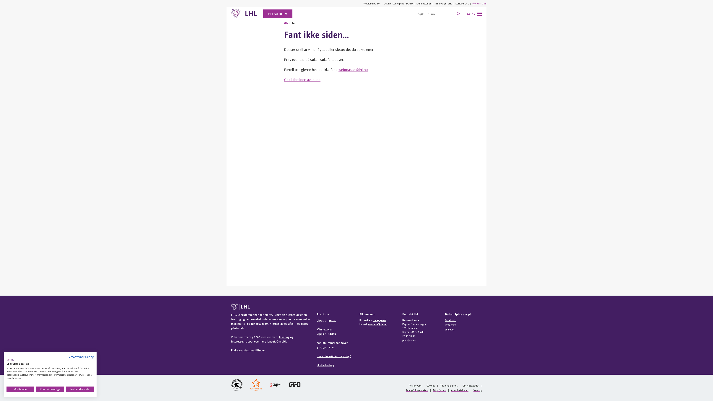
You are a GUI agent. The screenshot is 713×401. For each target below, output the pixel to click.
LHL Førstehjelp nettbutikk (398, 3)
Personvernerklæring (81, 357)
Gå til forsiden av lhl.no (302, 79)
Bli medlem (278, 14)
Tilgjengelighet (449, 385)
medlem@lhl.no (377, 324)
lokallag (284, 337)
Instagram (450, 324)
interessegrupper (242, 341)
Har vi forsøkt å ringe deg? (334, 356)
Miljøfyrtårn (439, 390)
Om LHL (281, 341)
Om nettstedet (471, 385)
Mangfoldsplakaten (417, 390)
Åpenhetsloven (459, 390)
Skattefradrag (325, 365)
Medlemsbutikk (371, 3)
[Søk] (458, 14)
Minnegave (324, 329)
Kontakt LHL (462, 3)
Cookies (431, 385)
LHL (286, 22)
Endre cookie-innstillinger (248, 350)
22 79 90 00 (379, 320)
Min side (481, 3)
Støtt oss (323, 314)
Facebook (450, 320)
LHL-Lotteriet (423, 3)
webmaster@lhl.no (353, 69)
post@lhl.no (409, 340)
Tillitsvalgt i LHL (443, 3)
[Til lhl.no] (244, 13)
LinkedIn (449, 329)
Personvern (415, 385)
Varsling (477, 390)
